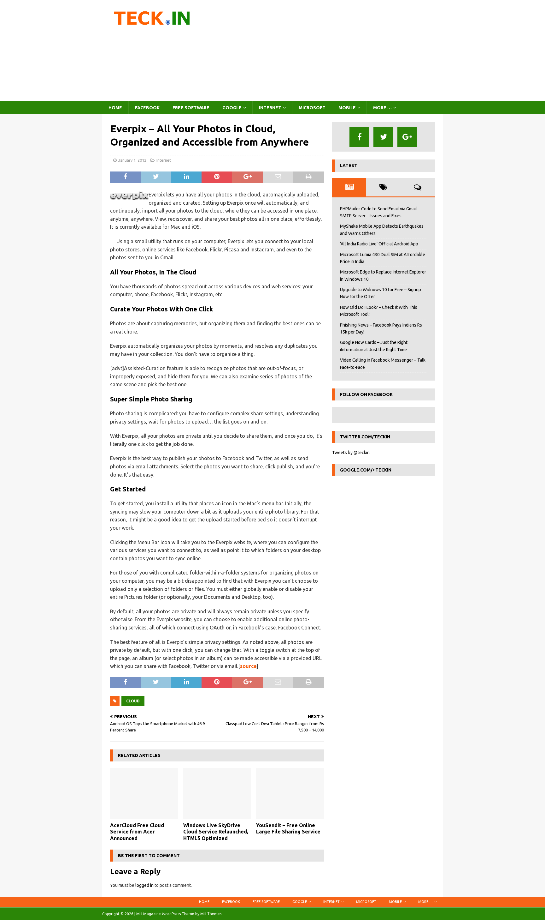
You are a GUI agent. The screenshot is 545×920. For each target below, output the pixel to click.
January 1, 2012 (132, 160)
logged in (144, 885)
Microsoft (312, 107)
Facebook (147, 107)
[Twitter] (383, 137)
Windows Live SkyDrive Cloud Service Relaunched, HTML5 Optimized (215, 831)
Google (232, 107)
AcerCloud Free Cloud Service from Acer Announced (137, 831)
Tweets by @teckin (351, 452)
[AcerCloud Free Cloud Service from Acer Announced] (144, 793)
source (248, 666)
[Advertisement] (328, 50)
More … (382, 107)
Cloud (133, 701)
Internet (270, 107)
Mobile (347, 107)
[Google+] (407, 137)
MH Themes (210, 914)
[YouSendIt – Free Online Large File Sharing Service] (290, 793)
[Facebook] (359, 137)
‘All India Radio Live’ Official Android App (379, 243)
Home (115, 107)
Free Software (191, 107)
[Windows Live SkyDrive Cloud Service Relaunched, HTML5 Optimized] (217, 793)
